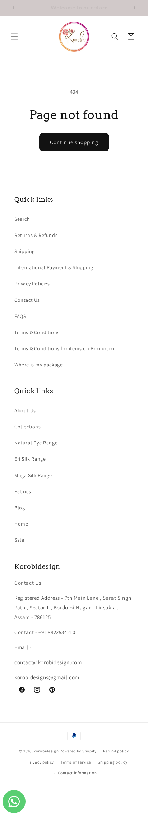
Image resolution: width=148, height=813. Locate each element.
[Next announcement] (135, 8)
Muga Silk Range (33, 475)
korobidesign (46, 750)
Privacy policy (40, 762)
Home (21, 523)
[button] (14, 36)
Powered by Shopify (78, 750)
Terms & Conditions (37, 332)
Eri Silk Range (30, 459)
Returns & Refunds (35, 235)
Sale (19, 540)
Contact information (77, 772)
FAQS (20, 316)
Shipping (24, 251)
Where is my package (38, 364)
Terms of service (76, 762)
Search (22, 219)
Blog (19, 507)
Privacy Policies (32, 283)
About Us (25, 410)
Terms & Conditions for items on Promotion (65, 348)
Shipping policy (113, 762)
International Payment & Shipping (53, 267)
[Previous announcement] (13, 8)
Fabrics (22, 491)
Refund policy (116, 750)
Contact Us (27, 300)
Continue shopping (74, 142)
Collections (27, 426)
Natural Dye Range (35, 442)
